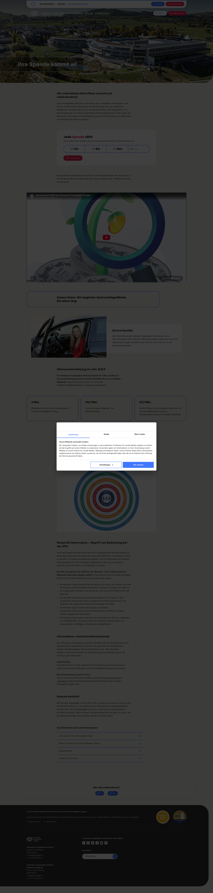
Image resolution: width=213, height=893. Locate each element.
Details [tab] (106, 434)
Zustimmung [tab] (73, 434)
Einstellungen (105, 465)
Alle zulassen (138, 465)
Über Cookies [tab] (139, 434)
